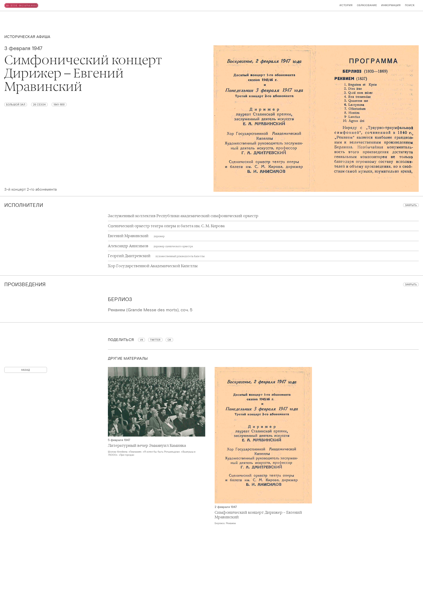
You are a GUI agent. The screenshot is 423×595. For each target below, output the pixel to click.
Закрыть (411, 205)
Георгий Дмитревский (156, 256)
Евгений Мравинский (136, 236)
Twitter (155, 339)
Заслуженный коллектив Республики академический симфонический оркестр (183, 216)
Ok (169, 339)
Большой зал (15, 104)
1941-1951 (59, 104)
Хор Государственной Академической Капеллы (153, 266)
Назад (25, 369)
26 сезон (39, 104)
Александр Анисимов (150, 246)
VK (141, 339)
